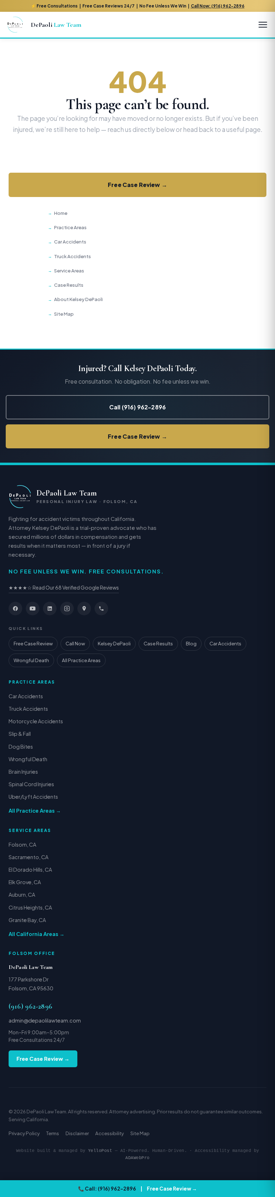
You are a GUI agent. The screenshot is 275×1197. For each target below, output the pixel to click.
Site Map (64, 314)
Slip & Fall (20, 733)
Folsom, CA (22, 844)
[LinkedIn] (50, 608)
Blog (191, 643)
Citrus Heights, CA (30, 907)
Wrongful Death (31, 660)
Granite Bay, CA (27, 920)
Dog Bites (21, 746)
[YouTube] (32, 608)
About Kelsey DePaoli (78, 299)
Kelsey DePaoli (114, 643)
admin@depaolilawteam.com (45, 1020)
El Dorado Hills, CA (30, 869)
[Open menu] (262, 25)
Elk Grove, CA (25, 882)
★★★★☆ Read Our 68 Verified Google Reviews (64, 587)
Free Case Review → (137, 184)
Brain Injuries (23, 771)
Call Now (75, 643)
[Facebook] (15, 608)
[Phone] (101, 608)
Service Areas (69, 270)
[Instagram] (67, 608)
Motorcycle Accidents (36, 721)
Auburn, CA (22, 894)
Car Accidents (70, 241)
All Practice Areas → (35, 810)
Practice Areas (70, 227)
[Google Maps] (84, 608)
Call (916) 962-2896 (137, 155)
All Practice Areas (81, 660)
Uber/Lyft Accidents (33, 796)
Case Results (68, 285)
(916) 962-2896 (31, 1006)
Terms (52, 1133)
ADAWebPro (137, 1158)
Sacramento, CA (28, 857)
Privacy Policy (24, 1133)
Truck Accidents (72, 256)
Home (60, 213)
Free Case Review (33, 643)
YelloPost (100, 1150)
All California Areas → (36, 934)
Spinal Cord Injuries (31, 784)
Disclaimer (77, 1133)
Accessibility (109, 1133)
